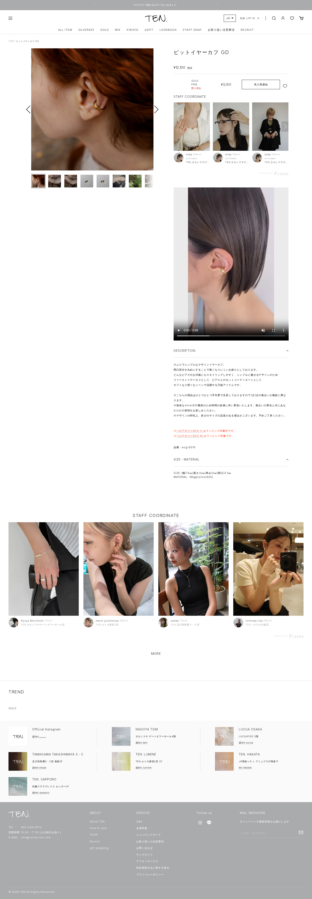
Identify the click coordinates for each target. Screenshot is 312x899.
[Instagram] (200, 822)
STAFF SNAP (192, 29)
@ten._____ (39, 736)
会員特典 (141, 828)
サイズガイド (144, 854)
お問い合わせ (144, 848)
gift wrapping (99, 848)
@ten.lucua (246, 742)
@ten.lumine (144, 767)
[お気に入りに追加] (285, 85)
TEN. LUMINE (146, 754)
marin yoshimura (107, 620)
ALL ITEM (65, 29)
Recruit (95, 841)
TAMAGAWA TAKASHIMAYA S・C (57, 754)
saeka (175, 620)
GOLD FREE (196, 84)
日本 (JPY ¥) (247, 18)
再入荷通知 (261, 84)
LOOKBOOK (168, 29)
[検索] (274, 18)
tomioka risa (254, 620)
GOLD (104, 29)
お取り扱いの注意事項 (150, 841)
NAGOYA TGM (147, 729)
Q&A (139, 821)
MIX (118, 29)
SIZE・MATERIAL (187, 459)
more (156, 654)
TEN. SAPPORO (44, 779)
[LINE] (209, 822)
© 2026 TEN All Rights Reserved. (31, 891)
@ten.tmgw (39, 767)
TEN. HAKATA (249, 754)
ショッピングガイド (148, 834)
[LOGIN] (283, 18)
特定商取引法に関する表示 (152, 867)
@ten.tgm (142, 742)
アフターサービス (147, 861)
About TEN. (97, 821)
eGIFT (149, 29)
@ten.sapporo (40, 792)
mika (189, 154)
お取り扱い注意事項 (221, 29)
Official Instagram (46, 729)
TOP (11, 41)
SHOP (94, 834)
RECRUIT (247, 29)
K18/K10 (132, 29)
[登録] (301, 832)
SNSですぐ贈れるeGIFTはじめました (156, 4)
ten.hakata (245, 767)
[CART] (301, 18)
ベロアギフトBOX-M (189, 435)
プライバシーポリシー (150, 874)
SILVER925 (86, 29)
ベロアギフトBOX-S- (190, 430)
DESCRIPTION (184, 350)
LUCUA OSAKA (250, 729)
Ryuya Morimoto (32, 620)
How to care (98, 828)
